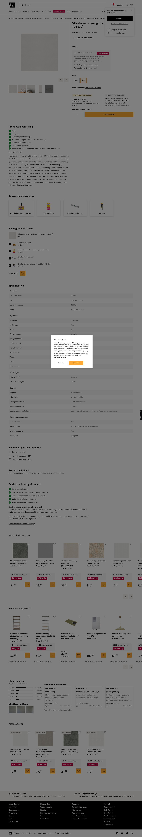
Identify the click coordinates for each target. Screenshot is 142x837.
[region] (72, 351)
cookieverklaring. (61, 357)
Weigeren (61, 362)
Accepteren (76, 362)
